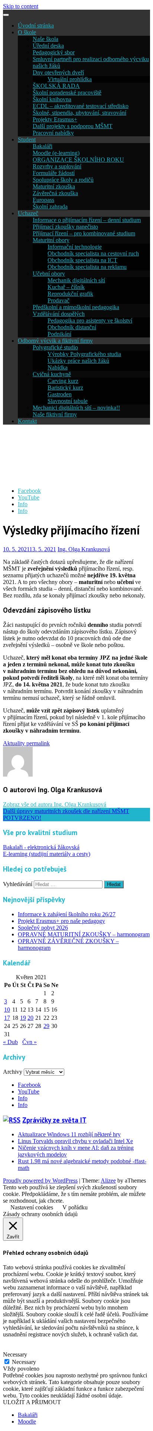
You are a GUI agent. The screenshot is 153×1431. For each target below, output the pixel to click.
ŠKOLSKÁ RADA (56, 86)
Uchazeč (28, 213)
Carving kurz (63, 381)
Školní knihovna (52, 99)
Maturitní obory (51, 240)
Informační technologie (75, 247)
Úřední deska (48, 45)
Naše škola (45, 39)
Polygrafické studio (55, 347)
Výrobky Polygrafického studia (84, 354)
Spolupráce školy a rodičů (63, 180)
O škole (27, 32)
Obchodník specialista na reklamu (87, 267)
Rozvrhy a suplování (57, 166)
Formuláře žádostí (54, 173)
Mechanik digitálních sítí (76, 280)
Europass (43, 200)
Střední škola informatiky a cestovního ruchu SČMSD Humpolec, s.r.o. (72, 455)
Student (27, 139)
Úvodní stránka (36, 25)
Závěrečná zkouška (55, 193)
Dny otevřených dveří (58, 72)
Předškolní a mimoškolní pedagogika (76, 307)
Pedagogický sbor (54, 52)
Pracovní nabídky (53, 133)
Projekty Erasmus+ (55, 119)
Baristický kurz (65, 387)
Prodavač (58, 300)
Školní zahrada (50, 206)
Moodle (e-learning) (56, 153)
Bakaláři (42, 146)
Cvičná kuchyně (52, 374)
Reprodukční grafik (70, 294)
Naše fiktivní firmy (55, 414)
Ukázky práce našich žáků (78, 361)
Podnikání (59, 334)
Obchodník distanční (72, 327)
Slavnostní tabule (68, 401)
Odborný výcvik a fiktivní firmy (55, 340)
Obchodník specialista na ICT (82, 260)
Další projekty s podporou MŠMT (73, 126)
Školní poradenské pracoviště (67, 92)
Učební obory (49, 273)
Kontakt (27, 421)
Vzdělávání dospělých (59, 314)
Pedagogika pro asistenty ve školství (90, 320)
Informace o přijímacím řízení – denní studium (87, 220)
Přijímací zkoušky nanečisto (65, 226)
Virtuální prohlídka (70, 79)
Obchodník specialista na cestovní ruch (93, 253)
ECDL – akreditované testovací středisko (80, 106)
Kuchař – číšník (66, 287)
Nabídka (58, 367)
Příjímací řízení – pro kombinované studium (84, 233)
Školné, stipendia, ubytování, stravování (79, 113)
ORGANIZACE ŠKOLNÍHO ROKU (78, 159)
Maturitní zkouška (54, 186)
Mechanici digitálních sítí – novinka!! (76, 407)
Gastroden (60, 394)
